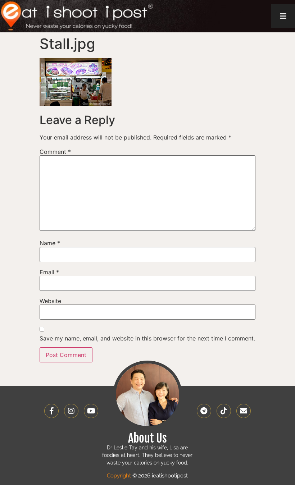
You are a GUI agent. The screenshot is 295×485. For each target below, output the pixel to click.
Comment (55, 152)
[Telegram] (204, 411)
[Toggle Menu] (283, 16)
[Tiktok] (224, 411)
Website (50, 301)
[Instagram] (71, 411)
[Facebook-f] (51, 411)
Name (50, 243)
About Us (147, 438)
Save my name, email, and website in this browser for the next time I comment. (147, 338)
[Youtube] (91, 411)
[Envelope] (243, 411)
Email (49, 272)
